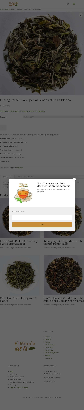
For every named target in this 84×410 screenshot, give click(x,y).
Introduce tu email (18, 211)
